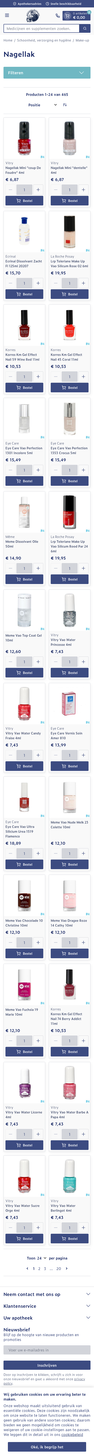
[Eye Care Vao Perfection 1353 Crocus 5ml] (69, 418)
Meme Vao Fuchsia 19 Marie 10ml (21, 1012)
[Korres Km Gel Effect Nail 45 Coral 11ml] (69, 325)
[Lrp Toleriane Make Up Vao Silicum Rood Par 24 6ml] (69, 512)
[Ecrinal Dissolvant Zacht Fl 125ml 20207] (24, 231)
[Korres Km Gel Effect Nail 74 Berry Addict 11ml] (69, 984)
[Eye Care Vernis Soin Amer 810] (69, 703)
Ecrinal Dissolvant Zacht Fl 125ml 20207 (23, 263)
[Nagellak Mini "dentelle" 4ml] (69, 138)
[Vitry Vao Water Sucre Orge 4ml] (24, 1176)
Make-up (82, 40)
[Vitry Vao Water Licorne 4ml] (24, 1082)
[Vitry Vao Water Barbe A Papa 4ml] (69, 1082)
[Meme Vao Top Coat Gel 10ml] (24, 610)
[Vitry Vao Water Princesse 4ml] (69, 610)
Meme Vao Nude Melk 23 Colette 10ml (69, 824)
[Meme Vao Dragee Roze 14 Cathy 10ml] (69, 895)
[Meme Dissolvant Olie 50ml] (24, 512)
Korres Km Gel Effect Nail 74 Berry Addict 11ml (66, 1018)
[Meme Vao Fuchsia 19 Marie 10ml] (24, 984)
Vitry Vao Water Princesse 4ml (63, 642)
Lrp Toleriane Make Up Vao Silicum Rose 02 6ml (69, 263)
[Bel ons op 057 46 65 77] (58, 16)
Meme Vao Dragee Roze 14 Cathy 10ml (69, 922)
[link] (28, 1268)
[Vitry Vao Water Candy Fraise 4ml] (24, 703)
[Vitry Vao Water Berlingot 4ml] (69, 1176)
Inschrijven (47, 1365)
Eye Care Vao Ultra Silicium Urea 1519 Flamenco (19, 831)
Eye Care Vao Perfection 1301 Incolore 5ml (23, 450)
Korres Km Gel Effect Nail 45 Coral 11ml (66, 357)
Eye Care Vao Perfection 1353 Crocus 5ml (69, 450)
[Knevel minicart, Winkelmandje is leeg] (67, 16)
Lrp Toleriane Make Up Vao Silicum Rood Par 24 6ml (69, 546)
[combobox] (41, 28)
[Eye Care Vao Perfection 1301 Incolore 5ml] (24, 418)
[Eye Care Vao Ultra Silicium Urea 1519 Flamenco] (24, 797)
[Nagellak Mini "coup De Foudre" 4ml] (24, 138)
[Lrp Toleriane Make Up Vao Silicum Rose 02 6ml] (69, 231)
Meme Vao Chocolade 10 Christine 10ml (24, 922)
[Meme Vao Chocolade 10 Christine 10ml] (24, 895)
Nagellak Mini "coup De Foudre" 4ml (23, 170)
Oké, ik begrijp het (47, 1446)
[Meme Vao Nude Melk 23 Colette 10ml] (69, 797)
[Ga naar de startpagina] (33, 15)
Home (7, 40)
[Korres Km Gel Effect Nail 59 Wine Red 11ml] (24, 325)
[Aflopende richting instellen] (64, 105)
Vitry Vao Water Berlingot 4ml (63, 1208)
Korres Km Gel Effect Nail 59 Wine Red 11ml (22, 357)
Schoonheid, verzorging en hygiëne (44, 40)
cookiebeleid (72, 1434)
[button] (47, 73)
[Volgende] (66, 1268)
